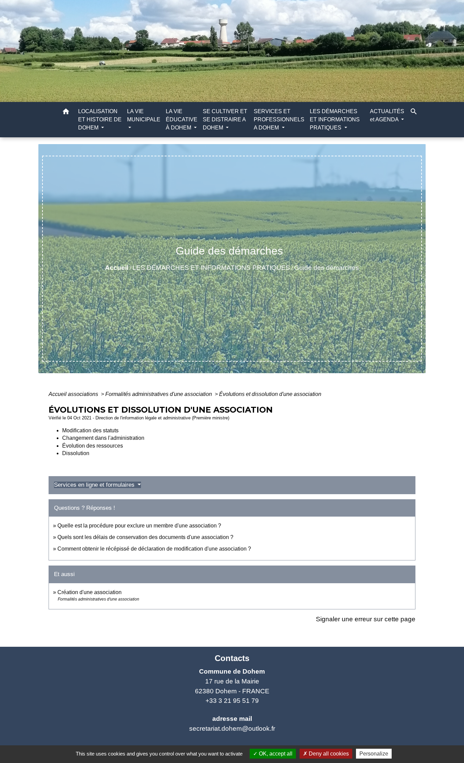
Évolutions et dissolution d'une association (270, 394)
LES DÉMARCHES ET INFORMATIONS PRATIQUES (211, 267)
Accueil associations (74, 394)
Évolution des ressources (92, 446)
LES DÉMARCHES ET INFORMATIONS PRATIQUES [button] (335, 119)
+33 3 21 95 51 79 (232, 700)
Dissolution (75, 453)
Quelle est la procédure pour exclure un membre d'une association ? (139, 525)
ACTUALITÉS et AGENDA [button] (387, 115)
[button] (65, 113)
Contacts (232, 658)
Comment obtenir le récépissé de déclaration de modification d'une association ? (154, 549)
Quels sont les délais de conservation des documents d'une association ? (145, 537)
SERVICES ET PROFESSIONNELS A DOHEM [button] (279, 119)
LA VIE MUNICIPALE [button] (143, 115)
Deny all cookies (328, 754)
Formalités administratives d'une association (159, 394)
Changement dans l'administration (103, 438)
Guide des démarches (326, 267)
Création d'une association (89, 592)
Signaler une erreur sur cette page (365, 619)
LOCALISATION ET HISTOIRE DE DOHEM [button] (100, 119)
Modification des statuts (90, 430)
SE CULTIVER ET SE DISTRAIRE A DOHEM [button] (225, 119)
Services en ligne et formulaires (95, 485)
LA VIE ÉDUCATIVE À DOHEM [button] (181, 119)
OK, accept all (274, 754)
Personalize (373, 754)
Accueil (116, 267)
